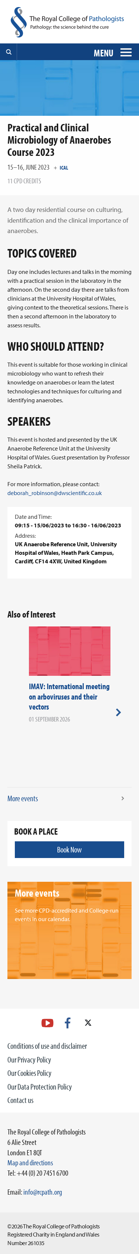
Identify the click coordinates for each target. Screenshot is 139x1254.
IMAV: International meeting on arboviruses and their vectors (69, 696)
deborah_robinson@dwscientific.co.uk (54, 493)
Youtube (47, 1023)
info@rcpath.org (42, 1191)
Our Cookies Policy (29, 1073)
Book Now (69, 849)
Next (119, 712)
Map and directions (30, 1162)
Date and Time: (33, 516)
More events (22, 798)
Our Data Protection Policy (39, 1086)
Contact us (20, 1100)
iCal (64, 167)
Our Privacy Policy (29, 1059)
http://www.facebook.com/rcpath (67, 1023)
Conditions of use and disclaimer (47, 1046)
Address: (25, 535)
